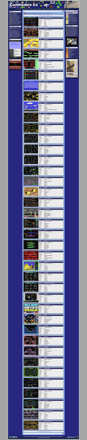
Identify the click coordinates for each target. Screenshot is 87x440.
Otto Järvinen (46, 332)
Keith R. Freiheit (46, 308)
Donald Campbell (46, 405)
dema (28, 9)
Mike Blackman (46, 138)
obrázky (56, 9)
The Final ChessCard (71, 14)
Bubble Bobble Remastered (72, 16)
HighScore (44, 9)
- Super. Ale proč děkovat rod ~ (71, 32)
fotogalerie (61, 9)
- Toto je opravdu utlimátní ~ (71, 34)
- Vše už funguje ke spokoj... (15, 35)
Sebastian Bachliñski (47, 215)
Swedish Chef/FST (46, 329)
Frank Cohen (46, 414)
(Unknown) (45, 43)
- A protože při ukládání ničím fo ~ (71, 27)
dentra (31, 9)
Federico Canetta (46, 191)
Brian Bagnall (46, 96)
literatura (52, 9)
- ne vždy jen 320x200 (14, 19)
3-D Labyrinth (70, 55)
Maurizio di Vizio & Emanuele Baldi (49, 66)
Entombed (69, 52)
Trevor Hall (45, 297)
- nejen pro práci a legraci (14, 16)
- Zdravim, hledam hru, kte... (14, 30)
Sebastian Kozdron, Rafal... (48, 214)
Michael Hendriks (46, 342)
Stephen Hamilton (46, 53)
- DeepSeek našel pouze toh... (14, 31)
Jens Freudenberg (46, 202)
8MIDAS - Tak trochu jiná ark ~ (72, 19)
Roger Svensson (46, 234)
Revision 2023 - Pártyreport (72, 18)
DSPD (48, 9)
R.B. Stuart (45, 170)
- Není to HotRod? (13, 27)
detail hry (15, 57)
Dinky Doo (69, 57)
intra (65, 9)
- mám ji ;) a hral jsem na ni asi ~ (71, 29)
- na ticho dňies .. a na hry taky (15, 22)
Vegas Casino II (70, 48)
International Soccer (71, 54)
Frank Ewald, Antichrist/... (48, 350)
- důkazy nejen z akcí (14, 20)
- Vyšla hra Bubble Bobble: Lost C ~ (72, 33)
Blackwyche (70, 51)
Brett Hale (45, 393)
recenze (34, 9)
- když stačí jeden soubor (14, 15)
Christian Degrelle (46, 361)
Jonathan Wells (46, 223)
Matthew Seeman (46, 382)
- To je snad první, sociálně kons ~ (71, 31)
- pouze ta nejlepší (13, 14)
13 (49, 15)
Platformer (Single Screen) (48, 19)
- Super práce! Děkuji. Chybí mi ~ (71, 35)
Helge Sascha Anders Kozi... (48, 319)
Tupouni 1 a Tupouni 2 (71, 23)
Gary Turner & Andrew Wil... (48, 181)
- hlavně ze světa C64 (14, 12)
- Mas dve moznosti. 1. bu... (14, 37)
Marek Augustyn (46, 32)
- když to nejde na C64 (14, 18)
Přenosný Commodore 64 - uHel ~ (72, 22)
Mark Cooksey (46, 268)
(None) (45, 56)
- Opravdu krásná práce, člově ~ (72, 30)
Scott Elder (45, 76)
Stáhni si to (46, 25)
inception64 (39, 9)
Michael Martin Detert (47, 320)
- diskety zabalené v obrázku (14, 23)
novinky (18, 9)
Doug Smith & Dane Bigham (48, 255)
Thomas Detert (46, 321)
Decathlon (69, 56)
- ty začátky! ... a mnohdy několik (15, 21)
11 (47, 15)
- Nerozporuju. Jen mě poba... (14, 36)
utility (22, 9)
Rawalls (45, 372)
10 (45, 15)
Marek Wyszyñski (46, 35)
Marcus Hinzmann (46, 117)
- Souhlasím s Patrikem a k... (15, 34)
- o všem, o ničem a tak (14, 24)
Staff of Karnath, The (71, 53)
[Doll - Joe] (72, 41)
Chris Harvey (46, 266)
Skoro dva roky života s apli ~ (72, 15)
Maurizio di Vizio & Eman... (48, 64)
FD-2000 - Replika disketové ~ (72, 17)
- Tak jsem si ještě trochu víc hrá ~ (71, 28)
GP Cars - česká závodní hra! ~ (72, 20)
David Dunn (46, 130)
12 (48, 15)
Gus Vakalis (46, 425)
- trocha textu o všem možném (15, 17)
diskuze (68, 9)
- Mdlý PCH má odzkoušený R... (15, 33)
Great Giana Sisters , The (71, 49)
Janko (45, 21)
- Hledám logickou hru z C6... (15, 32)
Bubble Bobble (70, 50)
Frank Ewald (46, 340)
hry (25, 9)
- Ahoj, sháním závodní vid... (15, 29)
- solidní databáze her (13, 13)
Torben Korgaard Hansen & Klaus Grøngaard (50, 109)
